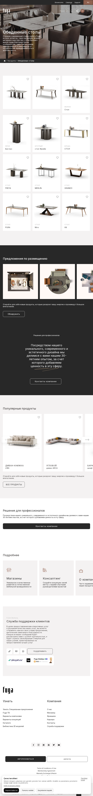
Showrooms (59, 2)
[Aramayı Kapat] (57, 11)
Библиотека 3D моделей (13, 726)
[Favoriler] (82, 11)
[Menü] (88, 11)
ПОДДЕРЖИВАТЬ (39, 651)
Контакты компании (46, 381)
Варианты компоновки (12, 716)
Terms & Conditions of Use (46, 768)
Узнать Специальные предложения (18, 709)
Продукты (12, 61)
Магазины (51, 713)
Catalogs (69, 2)
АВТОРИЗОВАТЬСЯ (26, 759)
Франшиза (51, 716)
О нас (49, 709)
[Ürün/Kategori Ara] (66, 11)
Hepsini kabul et (11, 790)
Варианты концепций (12, 719)
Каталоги (7, 723)
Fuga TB (6, 713)
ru (88, 2)
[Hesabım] (72, 11)
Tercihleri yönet (84, 779)
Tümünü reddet (27, 790)
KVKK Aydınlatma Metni (12, 786)
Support (77, 2)
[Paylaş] (77, 11)
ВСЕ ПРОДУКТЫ (14, 484)
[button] (87, 440)
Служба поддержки (55, 726)
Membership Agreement (46, 771)
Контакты (51, 723)
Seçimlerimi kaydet (45, 790)
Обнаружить (14, 314)
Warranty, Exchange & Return (46, 773)
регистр (67, 759)
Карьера (50, 719)
